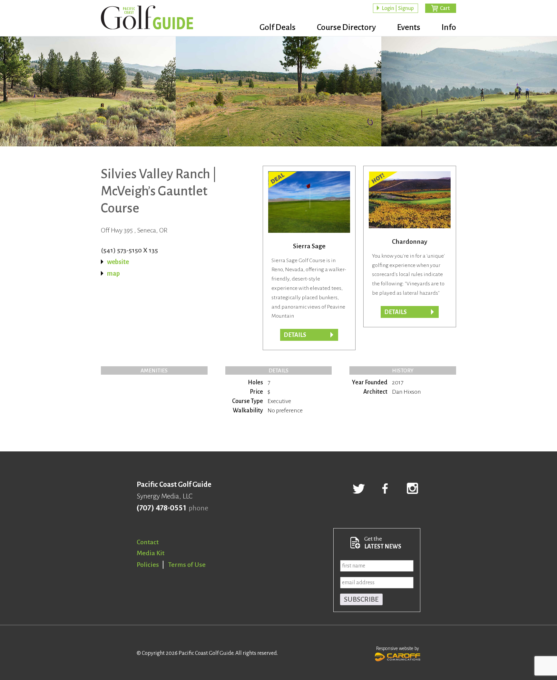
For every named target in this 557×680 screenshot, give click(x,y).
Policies (148, 564)
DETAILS (395, 312)
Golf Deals (277, 27)
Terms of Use (187, 564)
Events (408, 27)
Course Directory (346, 27)
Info (449, 27)
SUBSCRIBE (361, 599)
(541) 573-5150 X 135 (129, 250)
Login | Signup (398, 8)
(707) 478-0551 (161, 508)
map (113, 273)
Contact (148, 542)
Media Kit (150, 553)
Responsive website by (397, 649)
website (118, 261)
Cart (445, 8)
